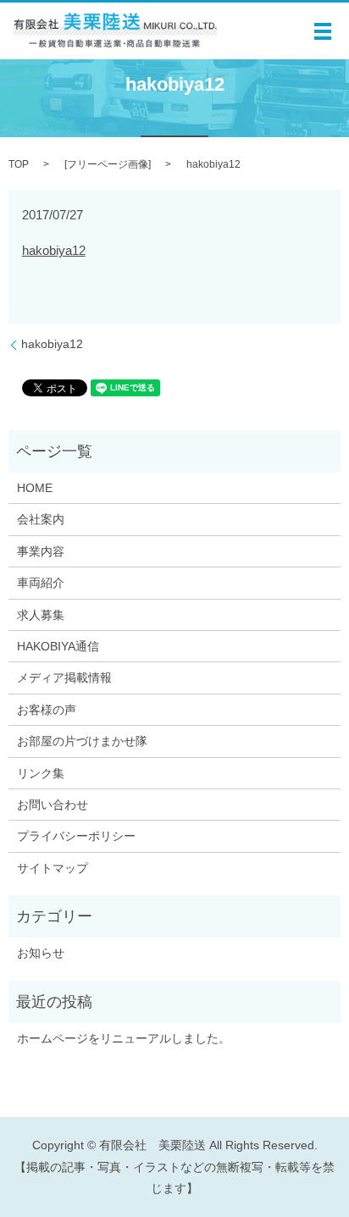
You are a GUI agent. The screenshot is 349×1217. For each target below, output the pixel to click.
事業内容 (40, 551)
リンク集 (40, 773)
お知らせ (40, 953)
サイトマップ (52, 868)
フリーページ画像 (107, 164)
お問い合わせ (52, 804)
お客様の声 (46, 709)
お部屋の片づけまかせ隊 (82, 741)
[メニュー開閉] (322, 31)
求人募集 (40, 615)
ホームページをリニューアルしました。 (123, 1038)
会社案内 (40, 519)
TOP (18, 164)
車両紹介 (40, 582)
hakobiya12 (54, 250)
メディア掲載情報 (64, 677)
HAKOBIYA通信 (58, 646)
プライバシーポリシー (76, 836)
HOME (35, 488)
